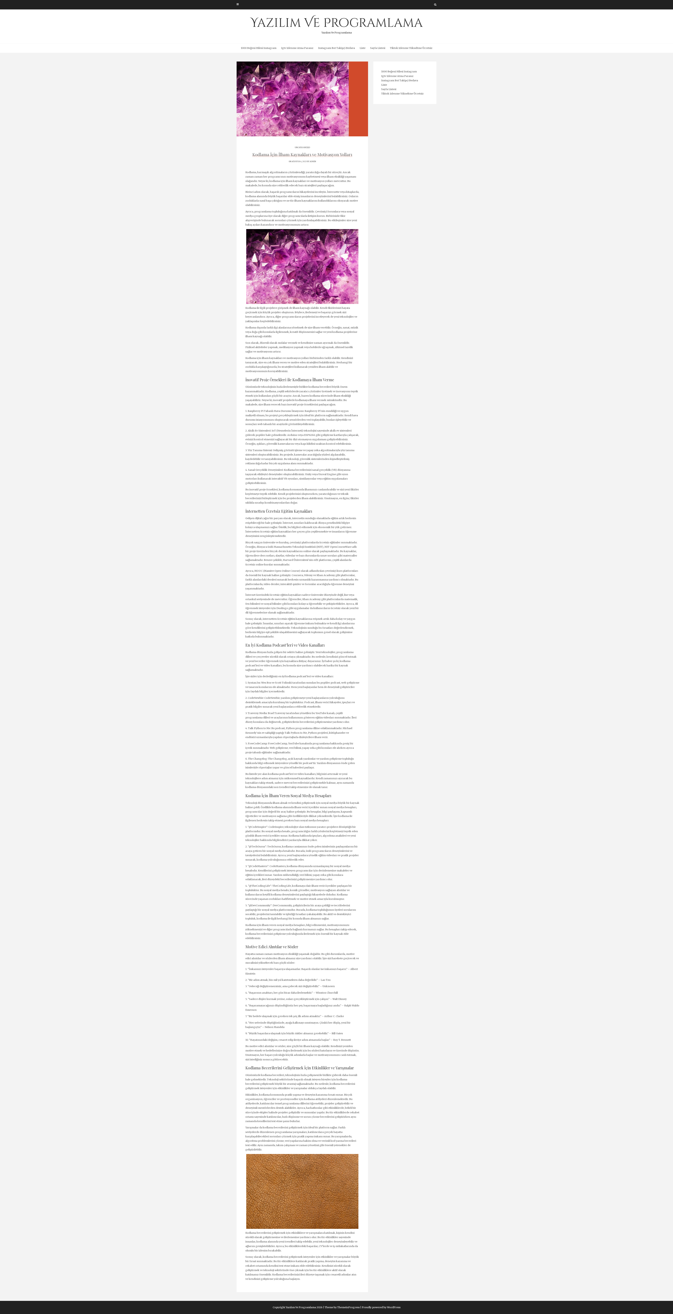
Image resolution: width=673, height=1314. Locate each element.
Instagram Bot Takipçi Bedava (336, 48)
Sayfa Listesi (377, 48)
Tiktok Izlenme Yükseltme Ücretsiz (411, 48)
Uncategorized (302, 147)
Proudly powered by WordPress (381, 1307)
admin (313, 161)
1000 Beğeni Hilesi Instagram (258, 48)
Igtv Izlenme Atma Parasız (297, 48)
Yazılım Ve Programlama (336, 24)
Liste (362, 48)
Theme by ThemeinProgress (342, 1307)
